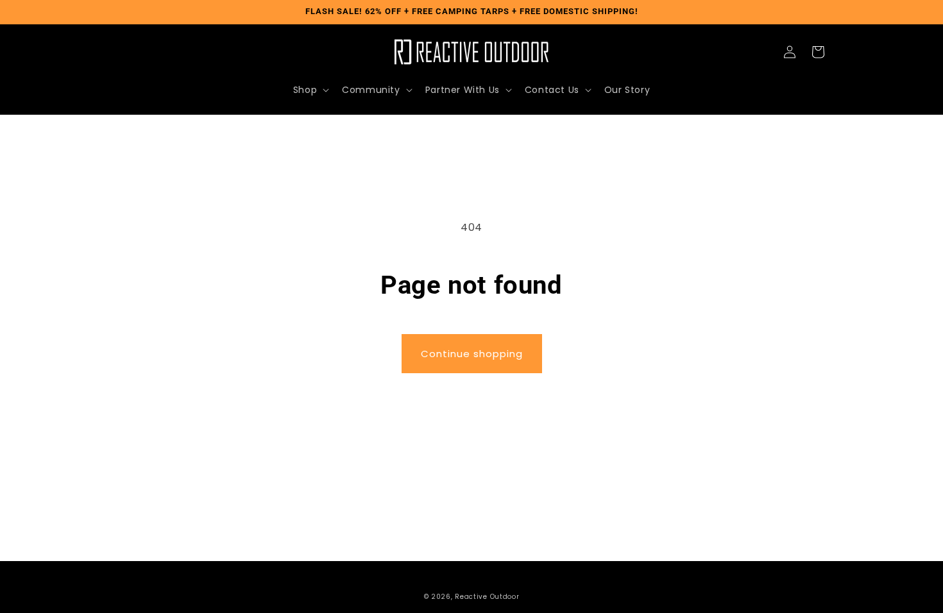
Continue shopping (472, 353)
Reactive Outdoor (487, 596)
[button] (309, 89)
